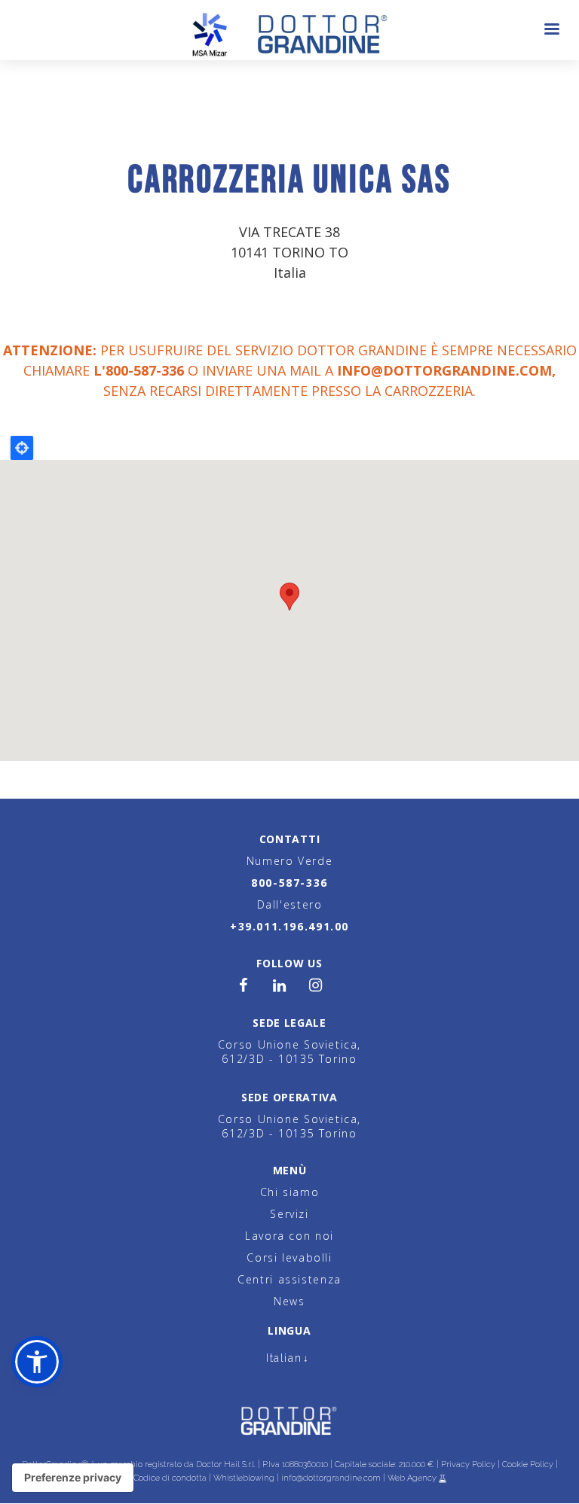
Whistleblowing (243, 1478)
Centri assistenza (289, 1279)
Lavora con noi (289, 1235)
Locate (22, 448)
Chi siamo (290, 1192)
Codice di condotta (170, 1478)
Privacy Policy (468, 1464)
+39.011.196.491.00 (289, 926)
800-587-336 (289, 882)
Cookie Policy (527, 1464)
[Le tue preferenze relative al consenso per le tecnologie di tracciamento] (72, 1477)
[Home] (289, 30)
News (289, 1301)
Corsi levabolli (289, 1257)
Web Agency (413, 1478)
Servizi (289, 1214)
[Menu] (551, 30)
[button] (37, 1362)
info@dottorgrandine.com (444, 370)
